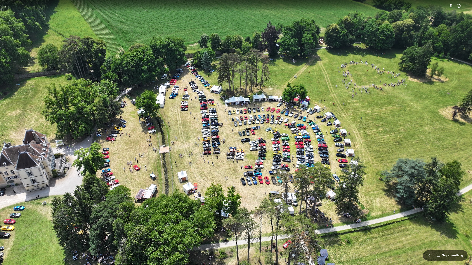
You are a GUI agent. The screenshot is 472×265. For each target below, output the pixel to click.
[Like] (429, 255)
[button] (10, 132)
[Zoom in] (451, 6)
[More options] (466, 6)
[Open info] (458, 6)
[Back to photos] (5, 5)
